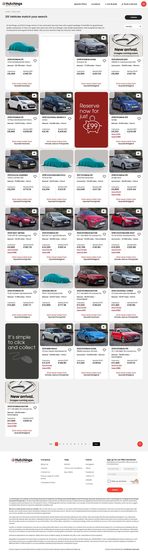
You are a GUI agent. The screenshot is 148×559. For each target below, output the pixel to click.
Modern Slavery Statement (64, 549)
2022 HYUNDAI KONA (86, 348)
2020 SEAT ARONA (16, 233)
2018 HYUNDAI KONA (86, 59)
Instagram (90, 464)
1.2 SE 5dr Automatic (85, 178)
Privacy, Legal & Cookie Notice (20, 549)
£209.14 (27, 420)
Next (96, 444)
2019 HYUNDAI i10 (15, 59)
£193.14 (62, 247)
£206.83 (27, 131)
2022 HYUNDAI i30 (119, 348)
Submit (115, 490)
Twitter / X (90, 476)
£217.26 (97, 189)
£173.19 (27, 189)
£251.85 (131, 247)
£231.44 (131, 189)
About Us (44, 464)
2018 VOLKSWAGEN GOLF (123, 233)
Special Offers (80, 4)
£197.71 (27, 305)
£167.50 (131, 73)
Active (44, 120)
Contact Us (45, 472)
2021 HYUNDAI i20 (50, 233)
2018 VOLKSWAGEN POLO (53, 175)
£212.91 (62, 189)
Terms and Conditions (73, 468)
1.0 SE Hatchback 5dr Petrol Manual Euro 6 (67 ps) (18, 63)
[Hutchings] (12, 4)
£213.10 (131, 362)
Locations (95, 4)
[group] (22, 45)
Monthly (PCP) (132, 71)
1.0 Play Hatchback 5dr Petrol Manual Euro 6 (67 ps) (19, 121)
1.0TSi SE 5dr (47, 178)
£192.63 (97, 305)
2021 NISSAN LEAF (119, 59)
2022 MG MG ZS (49, 290)
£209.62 (62, 131)
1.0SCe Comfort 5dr (15, 178)
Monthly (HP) (27, 71)
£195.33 (27, 73)
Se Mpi (114, 120)
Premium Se (82, 62)
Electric (67, 464)
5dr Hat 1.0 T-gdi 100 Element (54, 235)
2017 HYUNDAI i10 (85, 175)
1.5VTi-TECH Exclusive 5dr (52, 293)
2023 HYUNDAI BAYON (17, 406)
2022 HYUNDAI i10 (15, 290)
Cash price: (11, 71)
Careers (44, 468)
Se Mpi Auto (116, 178)
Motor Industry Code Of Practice (42, 549)
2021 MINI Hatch (49, 348)
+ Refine (133, 17)
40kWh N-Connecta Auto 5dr (123, 62)
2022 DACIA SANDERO (17, 175)
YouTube (89, 484)
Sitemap (77, 549)
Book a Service (130, 4)
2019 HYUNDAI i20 (119, 117)
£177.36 (62, 305)
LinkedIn (89, 480)
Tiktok (88, 468)
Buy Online (68, 472)
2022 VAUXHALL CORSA (122, 290)
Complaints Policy (48, 482)
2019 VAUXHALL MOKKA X (54, 117)
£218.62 (97, 362)
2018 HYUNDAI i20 (119, 175)
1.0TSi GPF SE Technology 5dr (19, 235)
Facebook (90, 472)
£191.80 (97, 247)
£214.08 (131, 131)
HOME (7, 12)
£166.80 (62, 362)
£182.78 (27, 247)
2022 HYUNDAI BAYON (87, 233)
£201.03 (97, 73)
